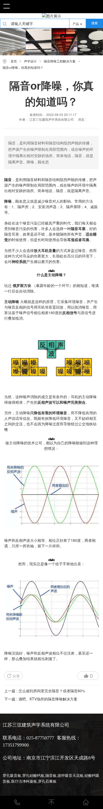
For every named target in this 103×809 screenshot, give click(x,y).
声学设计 (30, 61)
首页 (14, 61)
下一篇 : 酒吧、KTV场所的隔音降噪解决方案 (40, 698)
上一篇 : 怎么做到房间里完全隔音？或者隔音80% (44, 690)
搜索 (94, 23)
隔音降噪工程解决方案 (60, 61)
